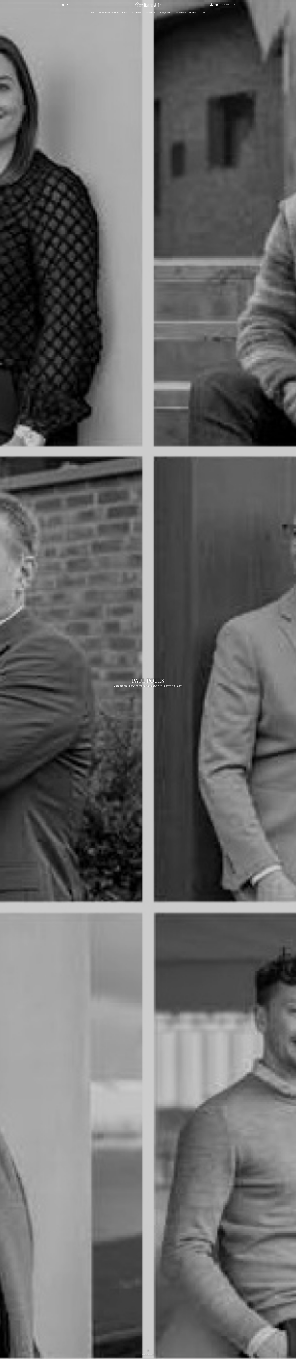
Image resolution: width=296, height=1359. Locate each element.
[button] (235, 5)
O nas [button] (202, 12)
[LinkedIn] (67, 5)
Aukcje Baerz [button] (165, 12)
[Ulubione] (217, 5)
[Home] (148, 5)
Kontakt (225, 5)
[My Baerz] (211, 5)
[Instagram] (62, 5)
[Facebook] (58, 5)
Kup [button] (93, 12)
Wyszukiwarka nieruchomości (113, 12)
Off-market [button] (150, 12)
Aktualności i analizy (186, 12)
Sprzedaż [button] (136, 12)
